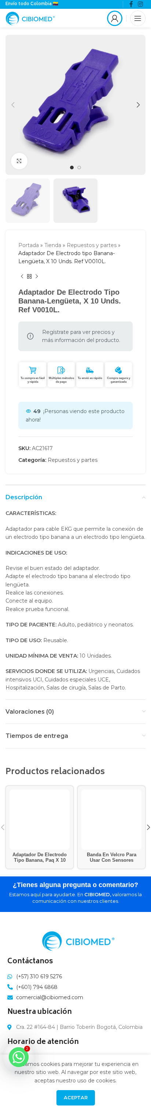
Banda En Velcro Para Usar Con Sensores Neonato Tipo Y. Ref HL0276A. (111, 863)
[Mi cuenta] (114, 18)
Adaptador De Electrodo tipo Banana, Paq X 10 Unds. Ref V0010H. (39, 860)
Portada (28, 245)
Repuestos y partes (92, 245)
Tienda (52, 245)
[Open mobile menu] (137, 18)
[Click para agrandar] (19, 161)
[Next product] (36, 276)
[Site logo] (30, 17)
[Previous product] (22, 276)
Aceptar (76, 1097)
